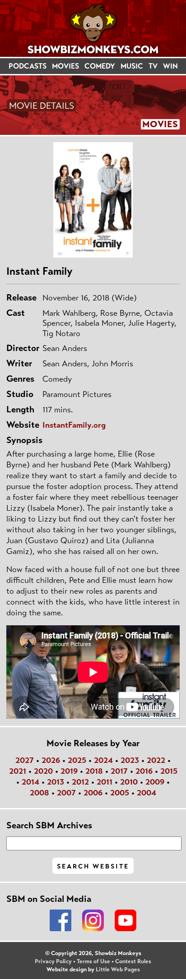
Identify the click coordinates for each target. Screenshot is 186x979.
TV (153, 66)
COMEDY (99, 66)
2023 (130, 760)
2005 (119, 793)
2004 (146, 793)
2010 (129, 782)
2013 (55, 782)
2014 (30, 782)
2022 (156, 760)
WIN (170, 66)
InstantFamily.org (74, 425)
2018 (94, 771)
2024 (103, 760)
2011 (104, 782)
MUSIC (132, 66)
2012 (80, 782)
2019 (69, 771)
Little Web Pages (118, 969)
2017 (119, 771)
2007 (66, 793)
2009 (154, 782)
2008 (39, 793)
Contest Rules (133, 961)
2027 (24, 760)
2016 (144, 771)
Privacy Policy (53, 961)
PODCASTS (27, 66)
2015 (168, 771)
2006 (93, 793)
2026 (51, 760)
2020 (43, 771)
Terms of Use (93, 961)
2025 (77, 760)
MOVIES (65, 66)
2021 (17, 771)
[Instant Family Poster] (93, 200)
